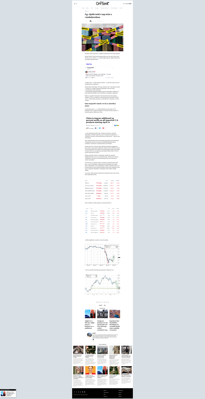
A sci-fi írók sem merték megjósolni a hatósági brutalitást (89, 356)
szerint (96, 109)
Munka (120, 394)
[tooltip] (123, 3)
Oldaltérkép (121, 390)
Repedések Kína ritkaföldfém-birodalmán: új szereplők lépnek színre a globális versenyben (114, 325)
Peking (97, 58)
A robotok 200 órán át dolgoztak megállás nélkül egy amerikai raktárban (126, 356)
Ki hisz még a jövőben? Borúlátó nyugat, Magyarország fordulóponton (113, 357)
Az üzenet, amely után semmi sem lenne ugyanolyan (113, 376)
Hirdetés (120, 396)
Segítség (120, 392)
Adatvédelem (106, 392)
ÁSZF (104, 394)
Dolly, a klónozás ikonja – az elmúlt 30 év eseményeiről (126, 376)
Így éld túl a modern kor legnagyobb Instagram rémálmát (77, 356)
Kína (105, 305)
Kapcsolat (105, 396)
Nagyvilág (87, 11)
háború (100, 305)
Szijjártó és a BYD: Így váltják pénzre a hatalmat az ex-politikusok (89, 324)
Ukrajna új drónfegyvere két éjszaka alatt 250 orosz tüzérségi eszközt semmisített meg (102, 325)
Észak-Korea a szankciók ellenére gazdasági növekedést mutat (101, 356)
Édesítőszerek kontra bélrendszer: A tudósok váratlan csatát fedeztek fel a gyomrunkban (78, 377)
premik (93, 21)
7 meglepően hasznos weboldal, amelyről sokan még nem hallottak (90, 376)
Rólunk (105, 390)
